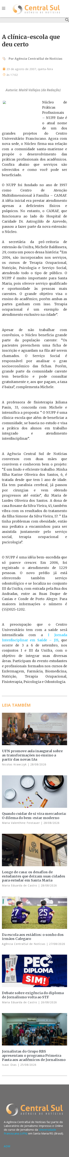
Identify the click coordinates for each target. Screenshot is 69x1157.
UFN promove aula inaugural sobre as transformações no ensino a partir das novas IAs (32, 755)
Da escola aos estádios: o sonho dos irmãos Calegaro (33, 936)
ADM (7, 1146)
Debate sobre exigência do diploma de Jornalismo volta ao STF (33, 995)
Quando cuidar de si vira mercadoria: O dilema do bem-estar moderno (34, 815)
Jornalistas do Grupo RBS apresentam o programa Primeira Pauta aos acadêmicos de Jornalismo (34, 1055)
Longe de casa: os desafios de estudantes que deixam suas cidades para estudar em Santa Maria (33, 876)
